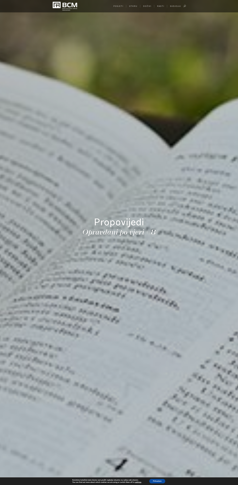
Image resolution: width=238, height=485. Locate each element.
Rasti (160, 6)
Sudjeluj (175, 6)
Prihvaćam (157, 481)
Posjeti (118, 6)
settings (138, 482)
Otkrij (133, 6)
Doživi (147, 6)
